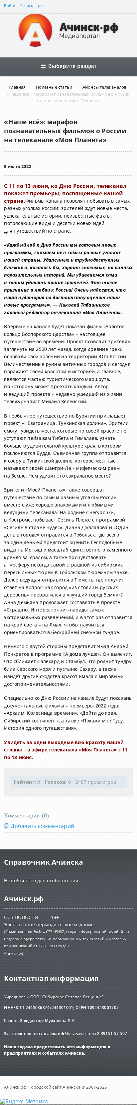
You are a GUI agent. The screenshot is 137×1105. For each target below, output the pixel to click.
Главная (17, 87)
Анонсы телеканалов (104, 87)
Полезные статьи (54, 87)
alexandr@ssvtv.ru (65, 1033)
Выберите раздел (72, 66)
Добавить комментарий (42, 826)
